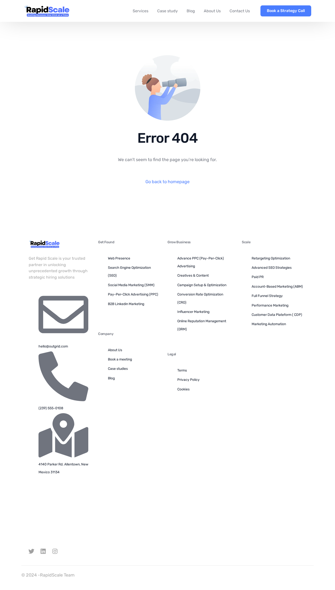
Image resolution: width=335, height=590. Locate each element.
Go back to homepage (167, 181)
